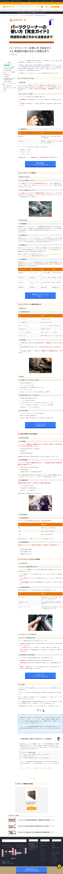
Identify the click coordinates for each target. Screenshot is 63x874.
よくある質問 (42, 1)
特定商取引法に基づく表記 (56, 848)
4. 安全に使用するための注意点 (9, 78)
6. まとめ (4, 90)
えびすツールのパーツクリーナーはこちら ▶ (40, 675)
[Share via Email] (43, 711)
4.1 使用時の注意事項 (8, 79)
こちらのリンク (58, 230)
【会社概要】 (36, 768)
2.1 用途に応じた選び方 (8, 68)
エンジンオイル (43, 848)
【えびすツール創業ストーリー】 (26, 768)
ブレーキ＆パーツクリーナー (44, 846)
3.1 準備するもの (7, 74)
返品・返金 (54, 855)
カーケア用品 (33, 10)
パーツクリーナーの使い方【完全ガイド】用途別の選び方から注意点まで (33, 15)
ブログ (56, 1)
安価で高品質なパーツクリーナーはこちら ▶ (40, 163)
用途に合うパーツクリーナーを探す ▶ (40, 295)
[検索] (42, 7)
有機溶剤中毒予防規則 (39, 538)
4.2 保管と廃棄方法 (7, 81)
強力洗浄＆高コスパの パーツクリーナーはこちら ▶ (31, 869)
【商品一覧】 (50, 768)
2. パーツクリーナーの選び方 (8, 67)
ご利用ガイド (37, 1)
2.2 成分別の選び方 (7, 70)
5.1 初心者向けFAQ (8, 85)
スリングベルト (56, 10)
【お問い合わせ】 (43, 768)
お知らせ (47, 1)
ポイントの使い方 (55, 858)
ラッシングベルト (47, 10)
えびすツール (35, 719)
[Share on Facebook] (37, 711)
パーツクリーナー (13, 10)
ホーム (4, 15)
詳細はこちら (31, 808)
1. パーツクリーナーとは (8, 64)
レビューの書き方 (55, 860)
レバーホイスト (43, 860)
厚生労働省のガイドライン (32, 476)
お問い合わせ (60, 1)
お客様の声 (52, 1)
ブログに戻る (32, 778)
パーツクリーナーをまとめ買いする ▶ (40, 424)
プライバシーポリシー (56, 851)
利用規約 (53, 845)
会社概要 (53, 843)
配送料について (31, 1)
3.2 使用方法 (6, 76)
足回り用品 (40, 10)
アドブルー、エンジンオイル (23, 10)
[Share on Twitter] (40, 711)
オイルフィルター (4, 10)
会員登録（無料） (55, 6)
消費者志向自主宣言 (55, 853)
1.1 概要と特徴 (7, 65)
